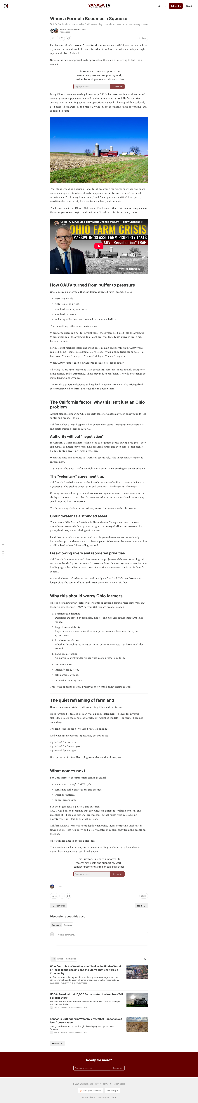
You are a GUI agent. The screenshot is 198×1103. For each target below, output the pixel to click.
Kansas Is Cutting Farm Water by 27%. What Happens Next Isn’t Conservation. (86, 1020)
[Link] (46, 285)
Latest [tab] (60, 959)
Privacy (98, 1084)
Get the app (112, 1090)
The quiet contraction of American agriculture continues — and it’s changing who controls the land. (85, 1003)
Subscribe (176, 6)
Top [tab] (53, 959)
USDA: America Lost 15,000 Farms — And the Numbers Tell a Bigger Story (86, 996)
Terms (106, 1084)
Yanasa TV (64, 29)
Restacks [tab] (68, 925)
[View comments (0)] (62, 38)
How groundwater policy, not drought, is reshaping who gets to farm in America (83, 1027)
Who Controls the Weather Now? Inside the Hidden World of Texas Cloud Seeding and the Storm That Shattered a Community (85, 970)
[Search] (159, 6)
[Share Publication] (165, 6)
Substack (86, 1097)
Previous (60, 905)
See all (55, 1043)
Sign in (189, 6)
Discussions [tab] (71, 959)
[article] (99, 976)
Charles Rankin (79, 29)
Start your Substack (92, 1090)
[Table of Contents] (3, 551)
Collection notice (117, 1084)
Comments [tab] (56, 925)
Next (139, 905)
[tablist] (61, 925)
